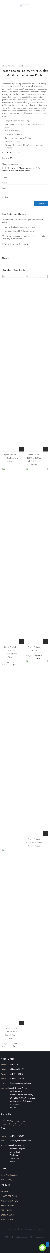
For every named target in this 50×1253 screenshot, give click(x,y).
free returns (23, 244)
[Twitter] (15, 258)
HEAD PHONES (7, 1205)
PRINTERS (5, 1191)
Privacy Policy (6, 1179)
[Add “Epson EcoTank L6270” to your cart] (45, 641)
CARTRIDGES (6, 1210)
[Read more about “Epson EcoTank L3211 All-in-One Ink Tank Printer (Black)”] (45, 449)
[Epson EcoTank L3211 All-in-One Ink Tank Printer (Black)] (37, 363)
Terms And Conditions (9, 1175)
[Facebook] (12, 258)
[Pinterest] (18, 258)
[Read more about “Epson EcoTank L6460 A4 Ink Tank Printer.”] (21, 449)
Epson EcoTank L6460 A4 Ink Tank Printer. (10, 458)
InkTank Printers (23, 65)
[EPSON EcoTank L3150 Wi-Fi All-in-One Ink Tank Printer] (13, 937)
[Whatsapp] (21, 258)
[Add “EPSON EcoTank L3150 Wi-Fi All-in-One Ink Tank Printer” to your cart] (21, 1023)
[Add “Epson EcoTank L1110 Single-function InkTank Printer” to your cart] (21, 641)
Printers (12, 65)
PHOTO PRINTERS (9, 1196)
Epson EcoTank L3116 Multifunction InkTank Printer (34, 842)
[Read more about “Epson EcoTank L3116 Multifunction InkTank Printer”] (45, 833)
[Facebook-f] (11, 1123)
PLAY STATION (7, 1219)
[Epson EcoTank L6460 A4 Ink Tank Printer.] (13, 363)
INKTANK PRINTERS (9, 1201)
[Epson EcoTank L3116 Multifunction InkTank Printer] (37, 748)
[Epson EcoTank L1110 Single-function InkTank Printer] (13, 556)
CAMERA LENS (7, 1215)
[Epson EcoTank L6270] (37, 556)
